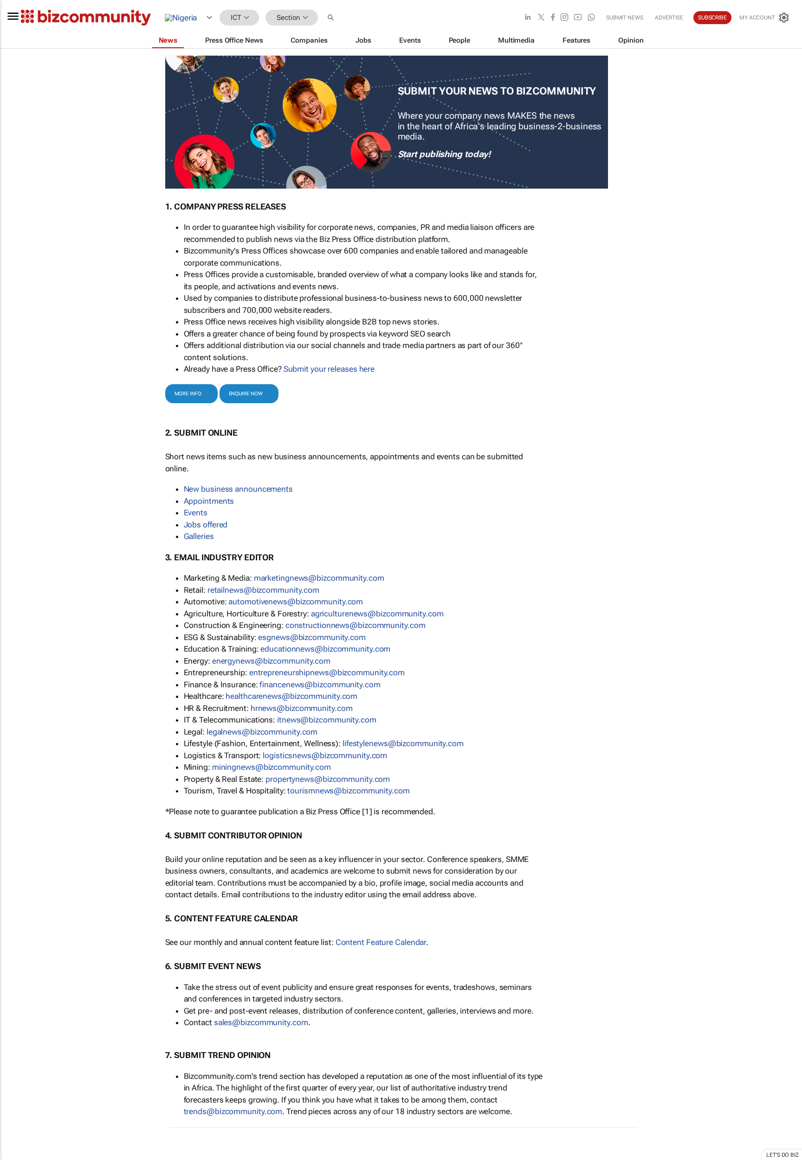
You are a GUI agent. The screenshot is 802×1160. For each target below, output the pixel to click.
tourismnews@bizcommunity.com (348, 790)
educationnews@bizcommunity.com (325, 648)
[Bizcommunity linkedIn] (527, 18)
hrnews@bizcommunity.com (302, 708)
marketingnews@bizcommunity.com (319, 578)
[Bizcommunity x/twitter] (541, 18)
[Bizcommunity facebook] (552, 18)
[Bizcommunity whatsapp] (591, 18)
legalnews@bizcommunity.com (262, 731)
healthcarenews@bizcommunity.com (291, 696)
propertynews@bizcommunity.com (327, 779)
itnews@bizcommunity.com (326, 719)
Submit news (624, 17)
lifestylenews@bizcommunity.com (403, 743)
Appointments (209, 501)
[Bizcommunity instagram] (564, 18)
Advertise (669, 17)
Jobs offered (206, 524)
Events (195, 512)
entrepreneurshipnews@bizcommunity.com (327, 672)
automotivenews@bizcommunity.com (295, 601)
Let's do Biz (782, 1155)
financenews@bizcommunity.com (319, 684)
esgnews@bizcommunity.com (312, 637)
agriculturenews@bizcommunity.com (377, 613)
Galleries (199, 536)
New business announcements (238, 489)
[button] (331, 18)
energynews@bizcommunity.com (271, 661)
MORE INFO (188, 394)
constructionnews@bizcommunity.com (355, 625)
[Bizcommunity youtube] (577, 18)
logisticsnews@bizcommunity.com (325, 755)
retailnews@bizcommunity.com (263, 590)
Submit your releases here (329, 369)
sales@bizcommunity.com (261, 1022)
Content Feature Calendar (381, 942)
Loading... (17, 1155)
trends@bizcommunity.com (233, 1111)
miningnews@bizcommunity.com (271, 767)
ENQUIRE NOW (246, 394)
